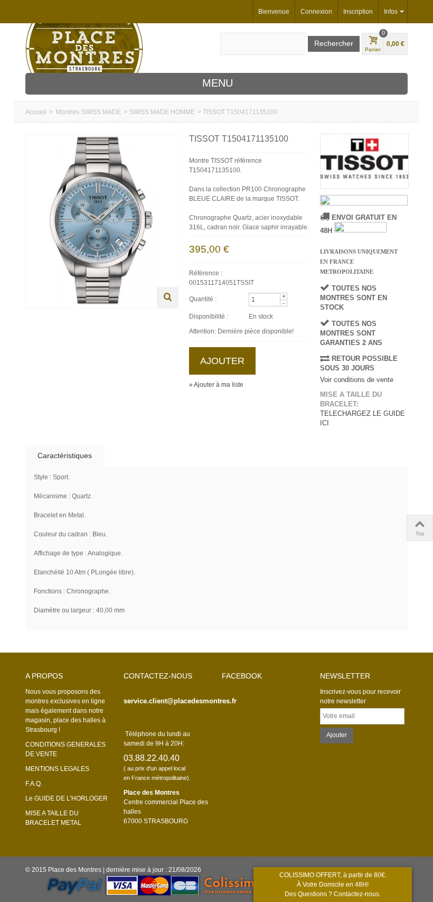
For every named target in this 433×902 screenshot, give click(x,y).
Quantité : (202, 299)
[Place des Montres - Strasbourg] (84, 47)
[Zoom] (167, 297)
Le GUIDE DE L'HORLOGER (66, 798)
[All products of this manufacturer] (364, 161)
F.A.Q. (33, 783)
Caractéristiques (64, 455)
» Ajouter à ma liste (216, 384)
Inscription (358, 11)
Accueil (35, 112)
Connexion (316, 11)
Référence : (205, 273)
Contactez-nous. (357, 894)
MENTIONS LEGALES (57, 769)
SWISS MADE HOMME (162, 112)
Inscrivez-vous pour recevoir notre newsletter (360, 696)
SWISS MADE (101, 112)
